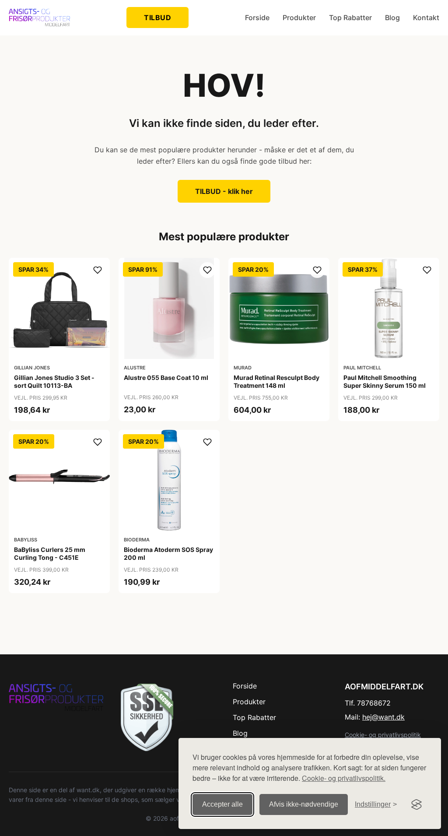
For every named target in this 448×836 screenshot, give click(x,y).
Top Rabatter (350, 17)
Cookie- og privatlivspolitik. (343, 778)
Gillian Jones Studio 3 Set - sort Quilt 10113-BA (54, 381)
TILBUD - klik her (224, 191)
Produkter (299, 17)
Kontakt (426, 17)
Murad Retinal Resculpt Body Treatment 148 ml (276, 381)
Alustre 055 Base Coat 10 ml (166, 377)
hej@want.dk (383, 717)
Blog (392, 17)
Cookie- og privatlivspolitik (383, 734)
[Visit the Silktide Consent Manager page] (416, 804)
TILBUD (157, 17)
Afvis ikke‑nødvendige (303, 804)
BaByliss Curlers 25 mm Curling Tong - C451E (49, 553)
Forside (257, 17)
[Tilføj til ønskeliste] (97, 270)
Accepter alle (222, 804)
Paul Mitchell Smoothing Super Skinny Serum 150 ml (384, 381)
